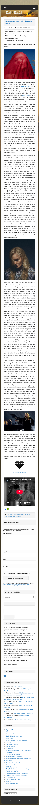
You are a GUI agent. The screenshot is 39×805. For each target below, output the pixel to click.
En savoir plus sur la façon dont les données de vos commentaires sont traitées (19, 584)
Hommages (9, 748)
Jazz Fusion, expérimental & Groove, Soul (18, 750)
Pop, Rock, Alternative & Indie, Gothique (18, 769)
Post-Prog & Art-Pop (12, 771)
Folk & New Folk (11, 746)
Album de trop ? (10, 732)
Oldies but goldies (11, 767)
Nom (5, 552)
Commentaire (7, 533)
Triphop (8, 781)
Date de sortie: (9, 38)
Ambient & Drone (11, 734)
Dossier (8, 742)
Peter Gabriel (25, 86)
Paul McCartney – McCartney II (22, 720)
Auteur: (7, 34)
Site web (5, 566)
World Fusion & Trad (12, 783)
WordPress (19, 800)
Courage (26, 800)
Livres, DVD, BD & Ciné (13, 754)
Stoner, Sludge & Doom (13, 779)
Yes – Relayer (18, 687)
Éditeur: (7, 36)
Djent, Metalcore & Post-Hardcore (16, 740)
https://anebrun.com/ (19, 472)
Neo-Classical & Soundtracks (15, 514)
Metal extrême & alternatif (14, 756)
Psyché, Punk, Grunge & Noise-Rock (16, 775)
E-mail (5, 559)
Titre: (7, 31)
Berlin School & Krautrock (14, 736)
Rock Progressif (11, 777)
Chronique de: (9, 40)
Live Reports (10, 752)
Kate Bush (25, 95)
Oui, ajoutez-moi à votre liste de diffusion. (18, 573)
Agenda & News (11, 730)
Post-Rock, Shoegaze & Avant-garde (17, 773)
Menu (5, 7)
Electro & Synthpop (12, 744)
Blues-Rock (9, 738)
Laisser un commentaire (23, 27)
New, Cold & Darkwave (13, 765)
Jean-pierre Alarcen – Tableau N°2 (24, 713)
